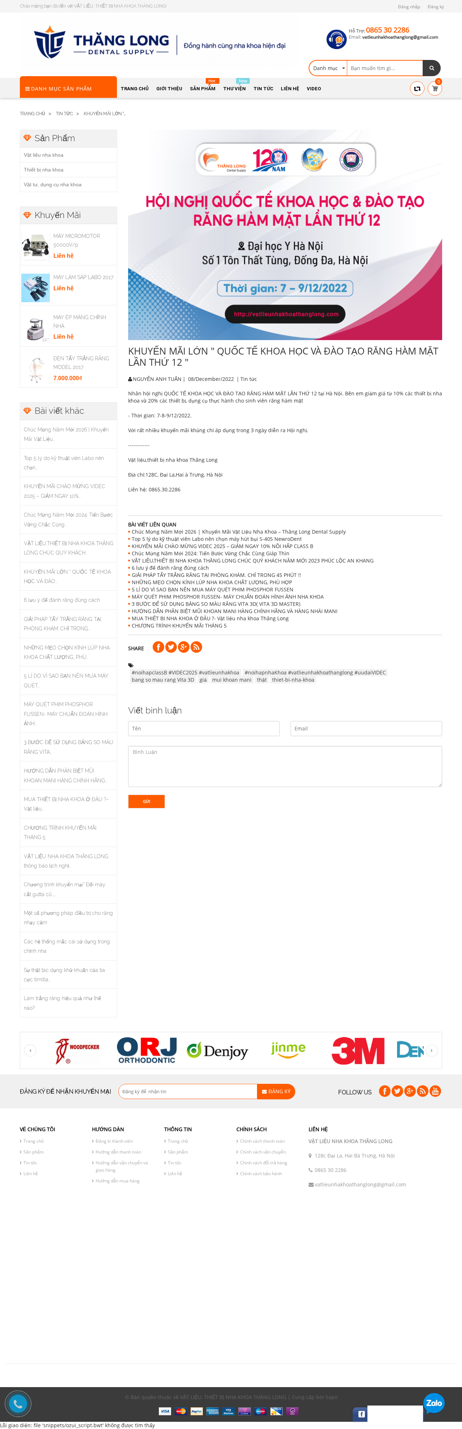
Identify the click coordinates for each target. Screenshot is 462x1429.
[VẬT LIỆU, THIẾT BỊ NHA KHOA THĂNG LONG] (159, 41)
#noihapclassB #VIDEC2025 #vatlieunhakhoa (185, 672)
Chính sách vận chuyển (263, 1152)
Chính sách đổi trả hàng (263, 1163)
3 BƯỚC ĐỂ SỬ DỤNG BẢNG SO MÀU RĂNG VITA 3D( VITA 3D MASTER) (216, 603)
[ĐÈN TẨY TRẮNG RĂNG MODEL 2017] (35, 369)
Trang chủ (32, 113)
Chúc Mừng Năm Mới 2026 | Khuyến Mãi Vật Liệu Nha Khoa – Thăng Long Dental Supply (239, 531)
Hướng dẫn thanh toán (118, 1152)
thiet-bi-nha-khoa (293, 679)
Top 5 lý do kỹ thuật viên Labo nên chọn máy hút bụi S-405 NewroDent (217, 538)
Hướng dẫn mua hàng (118, 1181)
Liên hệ (30, 1173)
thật (262, 679)
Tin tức (30, 1163)
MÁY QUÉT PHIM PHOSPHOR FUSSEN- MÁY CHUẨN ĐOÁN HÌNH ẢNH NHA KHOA (228, 596)
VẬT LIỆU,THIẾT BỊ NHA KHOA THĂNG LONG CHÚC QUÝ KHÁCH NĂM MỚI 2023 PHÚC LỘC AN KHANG (253, 560)
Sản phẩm (33, 1152)
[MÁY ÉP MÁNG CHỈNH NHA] (35, 327)
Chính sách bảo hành (261, 1173)
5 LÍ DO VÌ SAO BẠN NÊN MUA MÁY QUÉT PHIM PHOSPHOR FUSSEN (212, 589)
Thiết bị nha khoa (44, 170)
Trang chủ (33, 1141)
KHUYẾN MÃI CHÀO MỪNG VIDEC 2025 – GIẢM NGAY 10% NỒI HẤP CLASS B (222, 546)
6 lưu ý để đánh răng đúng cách (62, 600)
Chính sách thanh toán (262, 1141)
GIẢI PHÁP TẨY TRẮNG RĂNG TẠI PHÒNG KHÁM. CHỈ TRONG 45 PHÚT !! (216, 575)
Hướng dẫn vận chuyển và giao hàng (122, 1166)
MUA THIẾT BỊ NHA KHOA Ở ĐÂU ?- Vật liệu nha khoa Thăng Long (210, 618)
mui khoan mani (232, 679)
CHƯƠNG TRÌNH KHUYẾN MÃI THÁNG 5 (179, 625)
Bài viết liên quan (152, 524)
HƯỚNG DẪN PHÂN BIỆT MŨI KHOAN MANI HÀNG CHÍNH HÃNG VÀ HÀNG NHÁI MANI (234, 611)
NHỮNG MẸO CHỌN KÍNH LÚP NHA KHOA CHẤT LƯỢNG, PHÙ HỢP (212, 582)
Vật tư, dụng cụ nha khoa (53, 184)
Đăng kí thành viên (114, 1141)
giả (203, 679)
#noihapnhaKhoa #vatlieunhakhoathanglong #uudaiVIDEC (315, 672)
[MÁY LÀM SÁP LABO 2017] (35, 287)
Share (136, 648)
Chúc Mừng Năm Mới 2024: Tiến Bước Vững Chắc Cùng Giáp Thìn (210, 553)
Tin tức (64, 113)
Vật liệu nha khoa (44, 155)
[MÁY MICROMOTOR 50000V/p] (35, 246)
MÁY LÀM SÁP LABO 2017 (83, 277)
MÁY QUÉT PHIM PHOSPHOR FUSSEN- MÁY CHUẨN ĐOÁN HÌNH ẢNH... (66, 714)
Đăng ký (436, 7)
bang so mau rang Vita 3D (163, 679)
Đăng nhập (409, 7)
